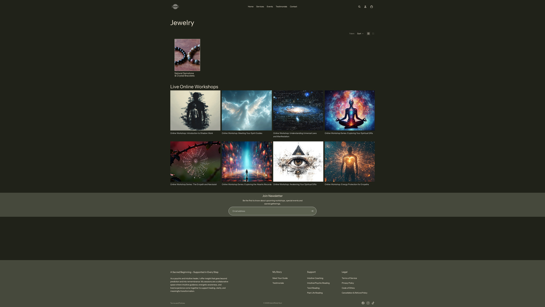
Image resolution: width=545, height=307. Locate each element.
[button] (360, 33)
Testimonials (278, 283)
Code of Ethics (348, 288)
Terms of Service (349, 278)
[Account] (365, 7)
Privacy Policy (348, 283)
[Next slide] (197, 55)
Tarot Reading (313, 288)
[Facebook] (363, 303)
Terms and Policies (177, 303)
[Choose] (195, 66)
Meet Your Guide (280, 278)
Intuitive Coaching (315, 278)
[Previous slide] (178, 55)
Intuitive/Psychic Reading (318, 283)
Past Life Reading (315, 293)
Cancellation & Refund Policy (354, 293)
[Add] (370, 126)
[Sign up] (312, 211)
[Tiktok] (373, 303)
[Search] (359, 7)
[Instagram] (368, 303)
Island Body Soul (275, 303)
